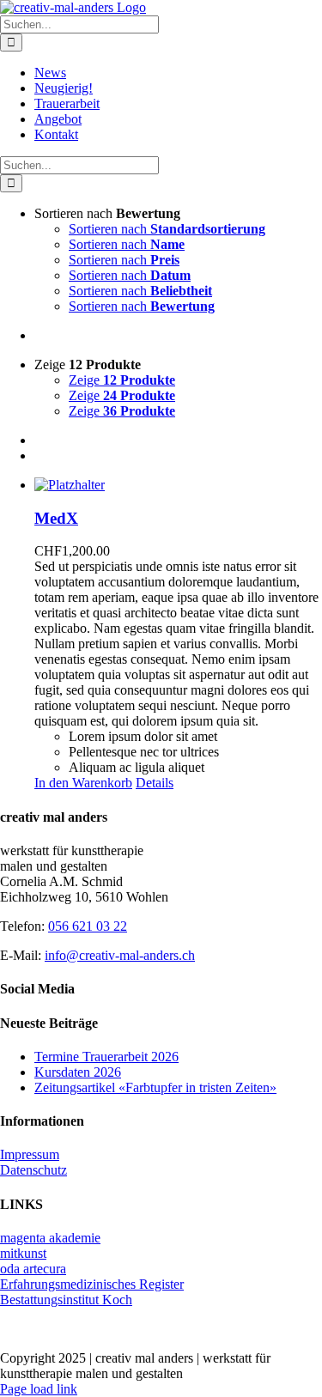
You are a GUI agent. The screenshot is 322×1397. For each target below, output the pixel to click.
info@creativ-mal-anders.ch (120, 955)
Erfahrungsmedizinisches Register (92, 1284)
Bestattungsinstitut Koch (66, 1299)
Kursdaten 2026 (77, 1072)
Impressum (29, 1154)
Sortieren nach (167, 229)
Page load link (38, 1389)
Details (154, 782)
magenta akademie (50, 1237)
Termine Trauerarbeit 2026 (106, 1056)
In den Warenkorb (83, 782)
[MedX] (178, 485)
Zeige (122, 380)
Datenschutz (33, 1170)
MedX (56, 518)
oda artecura (33, 1268)
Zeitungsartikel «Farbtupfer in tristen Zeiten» (155, 1087)
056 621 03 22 (87, 926)
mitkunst (23, 1253)
